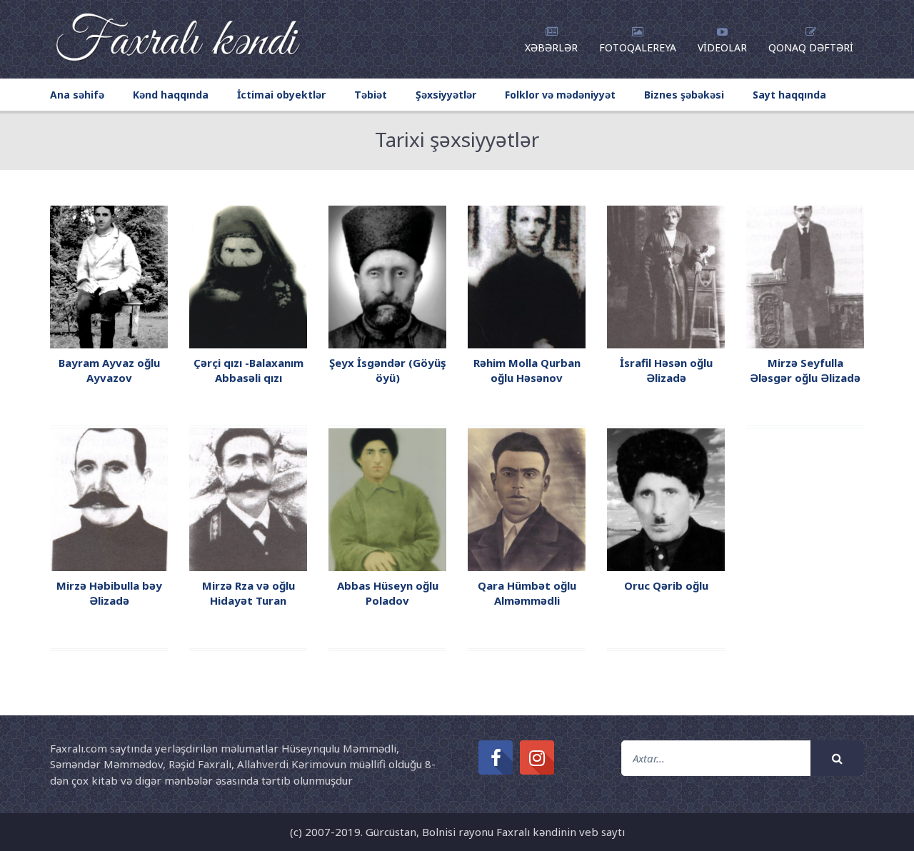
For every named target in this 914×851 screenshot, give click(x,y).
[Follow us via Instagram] (537, 757)
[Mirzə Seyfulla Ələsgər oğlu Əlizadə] (805, 275)
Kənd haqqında (171, 94)
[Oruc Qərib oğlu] (666, 498)
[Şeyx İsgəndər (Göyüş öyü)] (387, 275)
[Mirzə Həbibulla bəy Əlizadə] (109, 498)
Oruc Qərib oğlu (666, 585)
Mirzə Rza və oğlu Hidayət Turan (248, 593)
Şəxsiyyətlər (446, 94)
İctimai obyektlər (281, 94)
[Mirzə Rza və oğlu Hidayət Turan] (248, 498)
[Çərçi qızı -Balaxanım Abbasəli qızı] (248, 275)
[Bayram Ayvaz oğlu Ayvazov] (109, 275)
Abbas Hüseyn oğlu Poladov (387, 593)
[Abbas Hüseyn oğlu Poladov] (387, 498)
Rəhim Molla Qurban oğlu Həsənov (527, 370)
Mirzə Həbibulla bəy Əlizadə (109, 593)
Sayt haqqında (789, 94)
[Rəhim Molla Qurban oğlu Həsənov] (527, 275)
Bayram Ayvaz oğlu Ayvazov (109, 370)
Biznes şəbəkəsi (684, 94)
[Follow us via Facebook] (495, 757)
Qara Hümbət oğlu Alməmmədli (527, 593)
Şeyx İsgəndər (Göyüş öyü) (387, 370)
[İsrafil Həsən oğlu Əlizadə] (666, 275)
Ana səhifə (77, 94)
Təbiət (370, 94)
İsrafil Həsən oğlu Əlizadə (666, 370)
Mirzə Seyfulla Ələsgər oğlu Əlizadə (805, 370)
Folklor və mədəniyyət (560, 94)
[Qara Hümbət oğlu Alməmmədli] (527, 498)
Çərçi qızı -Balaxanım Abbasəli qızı (248, 370)
